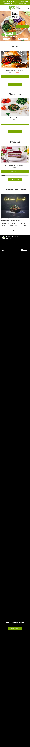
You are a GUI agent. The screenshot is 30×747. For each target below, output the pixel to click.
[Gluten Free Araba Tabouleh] (14, 107)
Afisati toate (15, 84)
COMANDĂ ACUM (15, 628)
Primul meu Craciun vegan (10, 220)
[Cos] (28, 8)
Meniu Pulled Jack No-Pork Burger (14, 70)
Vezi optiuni (14, 76)
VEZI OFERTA (22, 26)
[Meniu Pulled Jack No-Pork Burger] (14, 59)
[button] (13, 230)
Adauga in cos (14, 171)
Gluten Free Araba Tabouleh (13, 118)
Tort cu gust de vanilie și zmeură (14, 165)
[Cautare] (24, 8)
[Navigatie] (1, 8)
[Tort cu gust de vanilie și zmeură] (14, 155)
